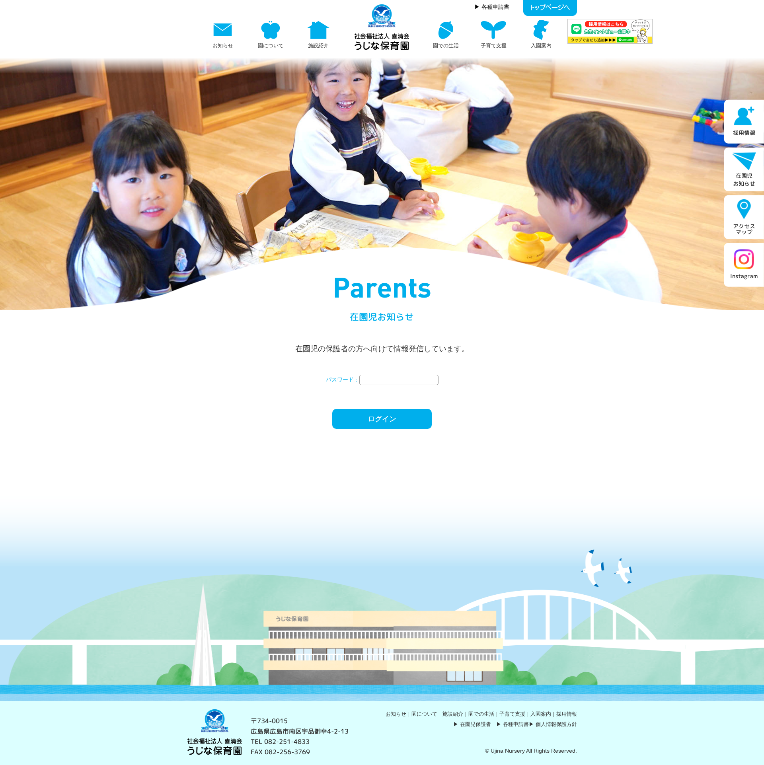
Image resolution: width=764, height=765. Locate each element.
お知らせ (396, 714)
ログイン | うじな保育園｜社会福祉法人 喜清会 (382, 27)
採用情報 (566, 714)
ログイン (382, 419)
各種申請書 (516, 724)
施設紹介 (452, 714)
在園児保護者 (475, 724)
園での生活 (481, 714)
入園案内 (540, 714)
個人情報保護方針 (556, 724)
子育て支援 (512, 714)
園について (424, 714)
